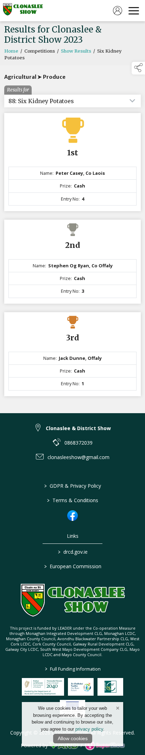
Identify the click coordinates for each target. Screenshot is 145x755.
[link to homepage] (23, 10)
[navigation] (133, 10)
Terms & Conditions (72, 500)
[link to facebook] (72, 515)
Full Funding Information (72, 669)
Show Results (76, 51)
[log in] (117, 10)
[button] (138, 68)
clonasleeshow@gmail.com (78, 457)
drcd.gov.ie (72, 552)
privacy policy (89, 729)
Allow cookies (73, 738)
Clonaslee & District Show (78, 428)
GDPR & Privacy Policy (72, 486)
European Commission (72, 566)
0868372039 (78, 442)
